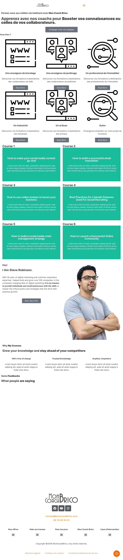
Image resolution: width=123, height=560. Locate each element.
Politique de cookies (54, 553)
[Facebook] (55, 508)
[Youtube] (61, 508)
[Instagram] (68, 508)
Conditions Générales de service (83, 553)
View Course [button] (31, 171)
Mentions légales (32, 553)
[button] (84, 5)
